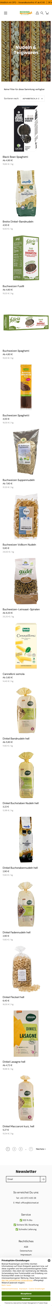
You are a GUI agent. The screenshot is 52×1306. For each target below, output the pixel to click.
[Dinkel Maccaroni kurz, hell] (26, 1098)
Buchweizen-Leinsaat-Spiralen (21, 609)
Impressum (26, 1254)
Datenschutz (26, 1250)
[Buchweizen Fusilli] (26, 258)
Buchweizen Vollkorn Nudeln (19, 544)
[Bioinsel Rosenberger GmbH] (26, 13)
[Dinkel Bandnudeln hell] (26, 710)
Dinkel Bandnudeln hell (16, 738)
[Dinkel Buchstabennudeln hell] (26, 839)
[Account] (37, 13)
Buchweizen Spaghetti (16, 350)
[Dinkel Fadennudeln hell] (26, 904)
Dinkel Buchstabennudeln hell (20, 868)
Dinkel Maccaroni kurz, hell (18, 1126)
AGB (26, 1246)
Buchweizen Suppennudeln (19, 480)
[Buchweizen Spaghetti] (26, 322)
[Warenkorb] (47, 13)
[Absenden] (43, 1179)
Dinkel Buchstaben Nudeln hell (21, 803)
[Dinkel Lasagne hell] (26, 1033)
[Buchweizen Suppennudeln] (26, 451)
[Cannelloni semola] (26, 645)
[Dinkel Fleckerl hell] (26, 969)
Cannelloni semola (14, 674)
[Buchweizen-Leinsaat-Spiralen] (26, 581)
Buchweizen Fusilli (13, 286)
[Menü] (6, 13)
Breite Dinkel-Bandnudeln (18, 221)
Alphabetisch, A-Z (31, 98)
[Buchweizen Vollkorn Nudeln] (26, 516)
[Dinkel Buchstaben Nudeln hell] (26, 775)
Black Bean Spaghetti (15, 157)
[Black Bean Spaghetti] (26, 128)
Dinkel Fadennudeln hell (16, 932)
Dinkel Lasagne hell (14, 1061)
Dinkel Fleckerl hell (13, 997)
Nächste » (41, 1149)
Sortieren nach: (11, 98)
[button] (42, 13)
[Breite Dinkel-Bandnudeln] (26, 193)
